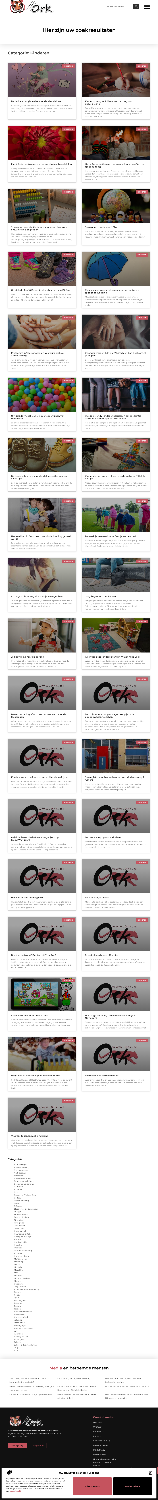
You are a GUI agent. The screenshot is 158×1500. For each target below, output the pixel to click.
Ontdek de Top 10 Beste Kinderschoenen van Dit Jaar (41, 290)
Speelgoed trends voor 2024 (101, 227)
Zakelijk (17, 1342)
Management (20, 1259)
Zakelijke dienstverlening (25, 1345)
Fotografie (19, 1223)
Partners (97, 1431)
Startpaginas (20, 1300)
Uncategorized (21, 1317)
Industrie (18, 1245)
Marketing (18, 1261)
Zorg (16, 1347)
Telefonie (18, 1303)
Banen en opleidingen (24, 1181)
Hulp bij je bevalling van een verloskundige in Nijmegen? (110, 1017)
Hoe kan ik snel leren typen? (27, 897)
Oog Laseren (20, 1286)
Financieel (18, 1220)
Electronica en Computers (26, 1209)
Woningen (19, 1339)
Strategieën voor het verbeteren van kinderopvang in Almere (115, 778)
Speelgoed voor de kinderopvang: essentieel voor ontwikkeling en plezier (39, 228)
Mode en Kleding (22, 1278)
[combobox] (118, 6)
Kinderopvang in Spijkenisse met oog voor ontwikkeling (109, 102)
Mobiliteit (18, 1275)
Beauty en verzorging (24, 1184)
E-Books (18, 1206)
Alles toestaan (92, 1486)
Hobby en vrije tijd (22, 1236)
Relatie (17, 1295)
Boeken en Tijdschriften (25, 1195)
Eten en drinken (21, 1217)
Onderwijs (18, 1284)
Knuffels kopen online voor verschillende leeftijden (40, 777)
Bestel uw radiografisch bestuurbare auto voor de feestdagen (38, 715)
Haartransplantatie (22, 1234)
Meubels (18, 1267)
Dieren (17, 1203)
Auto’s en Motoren (22, 1178)
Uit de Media (99, 1450)
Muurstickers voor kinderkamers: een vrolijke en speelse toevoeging (112, 291)
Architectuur (20, 1173)
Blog (16, 1192)
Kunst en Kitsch (21, 1256)
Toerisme (18, 1309)
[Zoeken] (136, 6)
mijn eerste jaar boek (97, 897)
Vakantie (18, 1320)
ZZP (16, 1350)
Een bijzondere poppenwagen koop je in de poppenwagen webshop (110, 715)
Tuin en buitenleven (23, 1311)
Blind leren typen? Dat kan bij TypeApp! (33, 955)
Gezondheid (19, 1228)
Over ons (97, 1422)
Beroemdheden (100, 1445)
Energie (17, 1212)
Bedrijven (18, 1187)
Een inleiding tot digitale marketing (73, 1378)
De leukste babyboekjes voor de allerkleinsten (37, 101)
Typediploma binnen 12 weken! (102, 955)
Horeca (17, 1239)
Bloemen (18, 1189)
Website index (99, 1454)
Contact (97, 1436)
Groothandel (20, 1231)
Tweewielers (19, 1314)
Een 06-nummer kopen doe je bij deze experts (30, 1394)
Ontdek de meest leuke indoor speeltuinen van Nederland (37, 417)
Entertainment (21, 1214)
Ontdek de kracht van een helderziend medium (127, 1386)
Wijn (16, 1331)
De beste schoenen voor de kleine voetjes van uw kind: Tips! (39, 477)
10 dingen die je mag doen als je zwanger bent (37, 596)
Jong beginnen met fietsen (100, 596)
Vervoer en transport (23, 1328)
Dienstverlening (21, 1200)
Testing (17, 1306)
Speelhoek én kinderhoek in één (29, 1015)
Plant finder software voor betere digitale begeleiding (41, 164)
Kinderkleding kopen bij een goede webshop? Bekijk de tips (115, 477)
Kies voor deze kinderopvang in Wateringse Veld (112, 656)
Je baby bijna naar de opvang (27, 656)
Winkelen (18, 1334)
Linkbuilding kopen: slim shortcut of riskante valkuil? (104, 1462)
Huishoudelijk (20, 1242)
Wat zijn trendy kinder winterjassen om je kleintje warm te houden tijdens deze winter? (113, 417)
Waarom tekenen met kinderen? (29, 1136)
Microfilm (18, 1270)
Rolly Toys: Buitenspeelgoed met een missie (35, 1075)
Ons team (97, 1427)
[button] (150, 1472)
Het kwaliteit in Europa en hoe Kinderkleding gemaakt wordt (42, 537)
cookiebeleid (15, 1491)
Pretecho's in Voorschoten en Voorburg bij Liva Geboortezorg (37, 354)
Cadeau (17, 1198)
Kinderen (18, 1253)
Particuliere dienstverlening (27, 1289)
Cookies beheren (132, 1486)
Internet (18, 1248)
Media (17, 1264)
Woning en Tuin (21, 1336)
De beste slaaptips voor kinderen (103, 837)
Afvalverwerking (21, 1167)
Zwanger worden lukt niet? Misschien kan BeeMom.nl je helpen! (115, 354)
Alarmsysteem (21, 1170)
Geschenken (19, 1225)
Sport (16, 1298)
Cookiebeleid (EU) (101, 1441)
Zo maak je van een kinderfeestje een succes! (110, 536)
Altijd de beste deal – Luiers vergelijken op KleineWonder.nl (35, 838)
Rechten (18, 1292)
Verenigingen (20, 1325)
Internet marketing (23, 1250)
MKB (16, 1273)
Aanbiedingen (20, 1164)
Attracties (18, 1175)
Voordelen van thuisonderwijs (101, 1075)
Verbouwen (19, 1322)
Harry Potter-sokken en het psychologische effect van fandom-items (115, 165)
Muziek (17, 1281)
